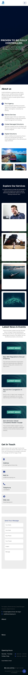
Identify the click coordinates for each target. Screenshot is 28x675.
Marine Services (14, 251)
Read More (7, 370)
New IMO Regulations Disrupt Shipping (14, 357)
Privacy (4, 638)
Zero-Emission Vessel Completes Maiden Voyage (12, 421)
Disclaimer (5, 643)
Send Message (14, 564)
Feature (5, 625)
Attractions (5, 627)
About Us (5, 622)
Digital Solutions (14, 310)
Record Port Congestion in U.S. (12, 390)
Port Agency (14, 221)
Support (5, 645)
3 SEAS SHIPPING (10, 668)
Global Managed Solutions (14, 281)
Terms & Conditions (8, 640)
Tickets (4, 629)
